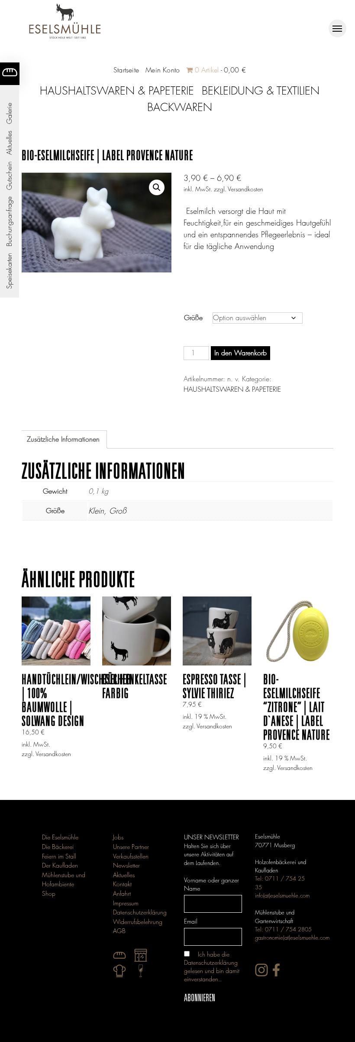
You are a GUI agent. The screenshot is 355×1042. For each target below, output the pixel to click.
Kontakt (122, 884)
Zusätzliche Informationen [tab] (63, 439)
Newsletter (126, 865)
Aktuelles (9, 143)
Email (190, 921)
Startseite (126, 70)
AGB (119, 931)
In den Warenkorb (240, 352)
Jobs (118, 837)
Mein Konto (162, 70)
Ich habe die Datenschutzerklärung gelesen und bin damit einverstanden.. (211, 966)
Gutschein (9, 175)
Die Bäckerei (58, 846)
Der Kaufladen (60, 865)
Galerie (9, 113)
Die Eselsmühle (60, 837)
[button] (157, 187)
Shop (48, 893)
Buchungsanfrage (9, 221)
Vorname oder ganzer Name (211, 884)
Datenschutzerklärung (140, 912)
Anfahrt (122, 893)
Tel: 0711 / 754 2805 (283, 929)
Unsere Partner (131, 846)
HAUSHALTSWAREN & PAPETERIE (232, 389)
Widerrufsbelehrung (137, 921)
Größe (193, 317)
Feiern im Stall (59, 856)
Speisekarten (9, 271)
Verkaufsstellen (130, 856)
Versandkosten (245, 189)
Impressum (126, 903)
